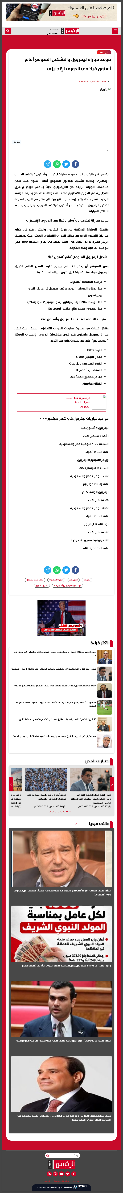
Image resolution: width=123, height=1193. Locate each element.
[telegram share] (47, 164)
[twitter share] (66, 164)
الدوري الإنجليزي (56, 579)
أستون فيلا (73, 579)
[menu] (115, 31)
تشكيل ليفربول (41, 585)
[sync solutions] (80, 1187)
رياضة (104, 52)
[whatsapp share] (57, 164)
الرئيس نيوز (85, 174)
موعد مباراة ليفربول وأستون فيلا (67, 585)
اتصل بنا (47, 1181)
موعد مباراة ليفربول (35, 579)
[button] (70, 811)
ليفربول (87, 579)
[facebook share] (75, 164)
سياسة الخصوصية (61, 1181)
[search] (8, 31)
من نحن (76, 1181)
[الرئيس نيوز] (62, 1164)
